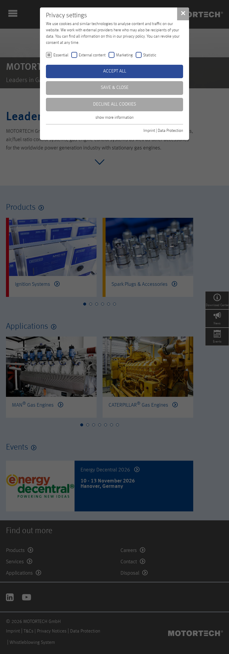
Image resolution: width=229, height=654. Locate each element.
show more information (114, 117)
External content (92, 55)
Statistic (149, 55)
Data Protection (170, 131)
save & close (115, 87)
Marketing (124, 55)
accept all (114, 71)
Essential (60, 55)
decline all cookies (114, 104)
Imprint (149, 131)
